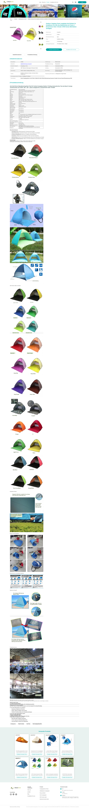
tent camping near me (37, 723)
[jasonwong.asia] (16, 794)
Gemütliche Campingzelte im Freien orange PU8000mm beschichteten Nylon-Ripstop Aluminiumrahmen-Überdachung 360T (22, 752)
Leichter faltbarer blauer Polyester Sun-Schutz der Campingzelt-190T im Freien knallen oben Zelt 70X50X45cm (52, 752)
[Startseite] (15, 789)
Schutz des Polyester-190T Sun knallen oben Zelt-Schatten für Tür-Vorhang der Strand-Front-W (67, 752)
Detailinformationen (17, 54)
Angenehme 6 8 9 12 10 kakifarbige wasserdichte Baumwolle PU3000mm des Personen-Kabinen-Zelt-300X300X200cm (37, 752)
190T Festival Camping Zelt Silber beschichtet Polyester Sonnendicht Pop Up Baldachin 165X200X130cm (37, 775)
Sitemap (18, 806)
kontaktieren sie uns (54, 2)
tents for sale (21, 723)
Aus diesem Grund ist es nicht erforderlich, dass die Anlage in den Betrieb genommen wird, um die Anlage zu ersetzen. (29, 700)
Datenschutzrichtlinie (13, 806)
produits (47, 2)
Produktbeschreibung (32, 54)
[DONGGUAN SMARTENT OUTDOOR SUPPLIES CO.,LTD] (8, 2)
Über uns (44, 2)
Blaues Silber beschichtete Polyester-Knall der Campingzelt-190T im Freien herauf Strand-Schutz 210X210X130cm (22, 775)
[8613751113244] (11, 794)
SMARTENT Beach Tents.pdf (26, 63)
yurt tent (28, 723)
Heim (40, 2)
